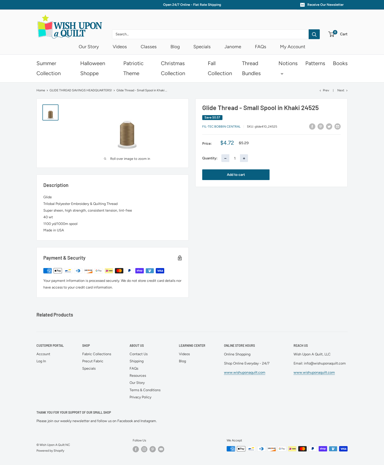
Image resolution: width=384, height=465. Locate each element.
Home (40, 90)
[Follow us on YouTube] (161, 449)
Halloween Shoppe (92, 68)
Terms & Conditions (145, 390)
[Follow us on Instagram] (144, 449)
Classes (149, 46)
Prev (326, 90)
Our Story (89, 46)
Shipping (137, 361)
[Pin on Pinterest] (321, 126)
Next (340, 90)
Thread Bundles (251, 68)
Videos (120, 46)
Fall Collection (220, 68)
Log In (41, 361)
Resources (138, 375)
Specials (202, 46)
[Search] (314, 34)
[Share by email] (337, 126)
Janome (232, 46)
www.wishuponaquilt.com (244, 372)
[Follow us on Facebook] (136, 449)
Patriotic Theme (133, 68)
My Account (292, 46)
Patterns (315, 63)
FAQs (260, 46)
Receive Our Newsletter (325, 5)
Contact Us (139, 354)
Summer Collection (48, 68)
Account (43, 354)
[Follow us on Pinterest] (153, 449)
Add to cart (236, 174)
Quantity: (210, 158)
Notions (288, 63)
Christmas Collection (173, 68)
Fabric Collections (96, 354)
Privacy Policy (140, 397)
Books (340, 63)
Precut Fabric (92, 361)
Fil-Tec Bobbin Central (221, 126)
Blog (175, 46)
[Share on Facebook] (312, 126)
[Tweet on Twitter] (329, 126)
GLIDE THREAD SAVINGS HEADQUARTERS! (81, 90)
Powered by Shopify (50, 451)
